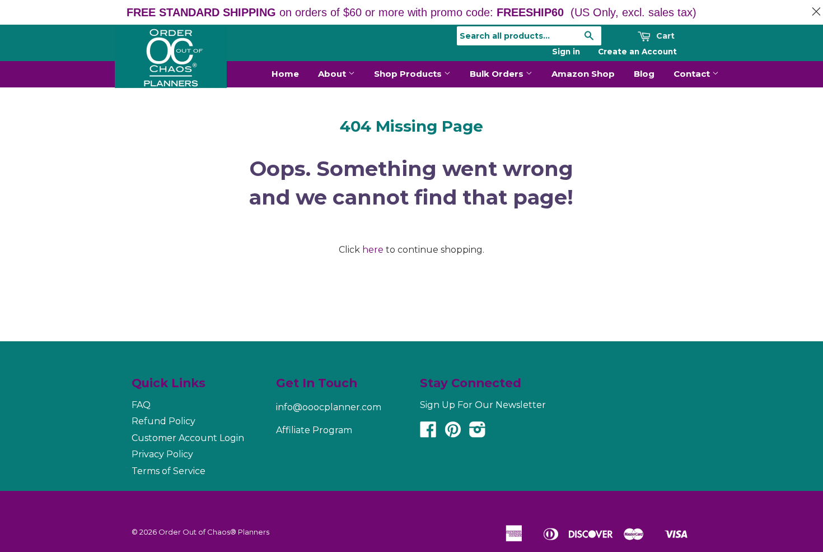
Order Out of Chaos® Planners (213, 531)
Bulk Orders (498, 73)
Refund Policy (163, 421)
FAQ (141, 405)
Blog (644, 73)
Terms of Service (168, 471)
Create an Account (637, 51)
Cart (664, 36)
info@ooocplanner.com (328, 407)
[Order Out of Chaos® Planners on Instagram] (477, 433)
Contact (693, 73)
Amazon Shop (583, 73)
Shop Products (409, 73)
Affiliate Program (314, 430)
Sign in (566, 51)
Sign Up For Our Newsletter (483, 405)
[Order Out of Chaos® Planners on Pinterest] (453, 433)
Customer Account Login (188, 438)
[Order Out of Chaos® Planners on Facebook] (428, 433)
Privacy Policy (162, 454)
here (373, 249)
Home (285, 73)
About (333, 73)
